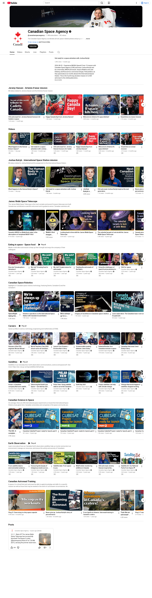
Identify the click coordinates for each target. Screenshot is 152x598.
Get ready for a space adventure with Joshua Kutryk (72, 58)
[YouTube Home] (12, 3)
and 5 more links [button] (44, 42)
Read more (58, 80)
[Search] (102, 3)
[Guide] (3, 3)
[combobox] (71, 3)
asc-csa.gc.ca (33, 42)
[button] (58, 80)
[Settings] (136, 3)
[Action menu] (50, 548)
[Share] (40, 548)
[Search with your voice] (109, 3)
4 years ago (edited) (35, 531)
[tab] (12, 52)
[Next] (143, 105)
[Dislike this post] (18, 547)
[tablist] (76, 52)
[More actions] (44, 117)
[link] (31, 540)
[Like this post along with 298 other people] (11, 547)
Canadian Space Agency (15, 271)
